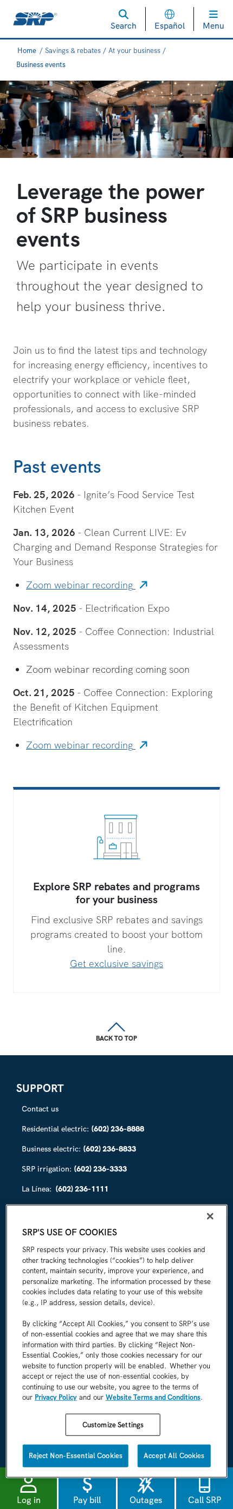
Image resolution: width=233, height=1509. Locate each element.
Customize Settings (113, 1424)
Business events (41, 64)
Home (26, 50)
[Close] (210, 1216)
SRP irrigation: (74, 1169)
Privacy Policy (56, 1397)
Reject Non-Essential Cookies (76, 1455)
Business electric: (79, 1149)
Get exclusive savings (116, 963)
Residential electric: (83, 1129)
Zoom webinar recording (88, 585)
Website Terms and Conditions (153, 1397)
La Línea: (65, 1189)
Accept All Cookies (174, 1455)
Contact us (40, 1109)
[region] (117, 1341)
